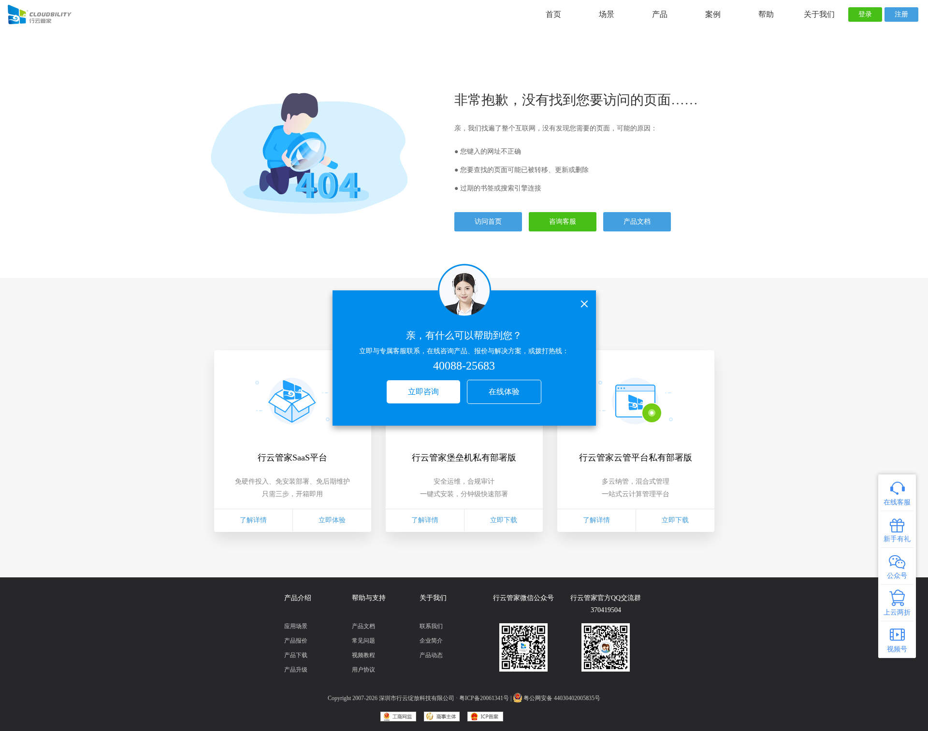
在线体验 (504, 391)
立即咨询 (423, 391)
